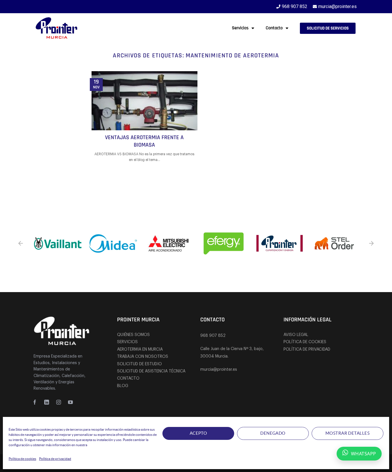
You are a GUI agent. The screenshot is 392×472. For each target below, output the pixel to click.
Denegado (273, 433)
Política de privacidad (55, 459)
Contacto (274, 28)
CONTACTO (128, 378)
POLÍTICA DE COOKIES (305, 342)
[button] (20, 243)
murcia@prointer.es (218, 370)
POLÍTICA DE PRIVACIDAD (307, 349)
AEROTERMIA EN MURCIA (140, 349)
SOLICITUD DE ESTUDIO (139, 364)
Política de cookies (22, 459)
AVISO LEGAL (296, 335)
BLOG (122, 386)
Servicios (240, 28)
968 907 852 (213, 336)
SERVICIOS (127, 342)
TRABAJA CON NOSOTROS (142, 357)
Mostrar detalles (347, 433)
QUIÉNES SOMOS (133, 335)
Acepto (198, 433)
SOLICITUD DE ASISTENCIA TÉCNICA (151, 371)
